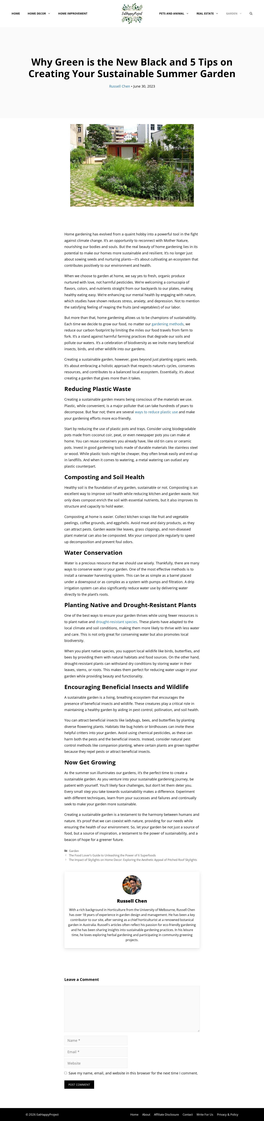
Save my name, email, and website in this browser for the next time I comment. (133, 1073)
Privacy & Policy (227, 1114)
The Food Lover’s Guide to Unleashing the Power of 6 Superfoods (112, 855)
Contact (188, 1114)
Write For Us (205, 1114)
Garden (231, 13)
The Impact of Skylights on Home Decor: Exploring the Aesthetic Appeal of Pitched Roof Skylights (133, 860)
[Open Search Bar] (251, 13)
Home (16, 13)
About (146, 1114)
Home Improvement (72, 13)
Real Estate (205, 13)
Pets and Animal (171, 13)
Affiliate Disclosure (166, 1114)
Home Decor (37, 13)
